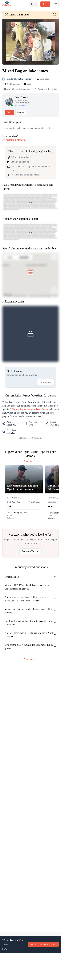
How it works (45, 382)
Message (20, 112)
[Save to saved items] (39, 468)
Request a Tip (28, 551)
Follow (9, 112)
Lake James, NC (14, 498)
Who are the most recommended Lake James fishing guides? (29, 647)
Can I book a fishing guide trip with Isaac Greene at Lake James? (29, 623)
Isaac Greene (21, 97)
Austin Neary (13, 512)
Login (33, 4)
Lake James (44, 79)
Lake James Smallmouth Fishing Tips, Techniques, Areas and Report (22, 487)
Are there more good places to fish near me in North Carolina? (29, 635)
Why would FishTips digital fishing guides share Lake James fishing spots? (27, 587)
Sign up (45, 4)
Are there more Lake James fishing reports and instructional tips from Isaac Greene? (26, 599)
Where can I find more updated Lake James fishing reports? (28, 611)
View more (28, 461)
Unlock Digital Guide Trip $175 (43, 944)
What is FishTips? (13, 577)
